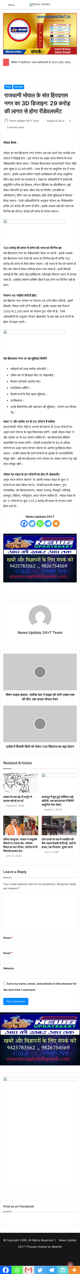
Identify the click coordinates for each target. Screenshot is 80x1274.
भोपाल (8, 86)
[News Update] (40, 4)
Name (8, 937)
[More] (56, 523)
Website (8, 968)
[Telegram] (48, 523)
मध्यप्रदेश (18, 86)
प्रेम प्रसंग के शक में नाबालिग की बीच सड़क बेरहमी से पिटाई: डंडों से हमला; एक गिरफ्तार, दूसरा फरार (59, 843)
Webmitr (57, 1246)
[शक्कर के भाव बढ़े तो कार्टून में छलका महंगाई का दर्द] (20, 783)
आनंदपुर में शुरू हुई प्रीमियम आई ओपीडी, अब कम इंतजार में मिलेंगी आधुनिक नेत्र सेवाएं (58, 800)
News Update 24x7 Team (24, 120)
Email (8, 953)
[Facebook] (24, 523)
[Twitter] (32, 523)
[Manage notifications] (70, 1265)
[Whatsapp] (40, 523)
